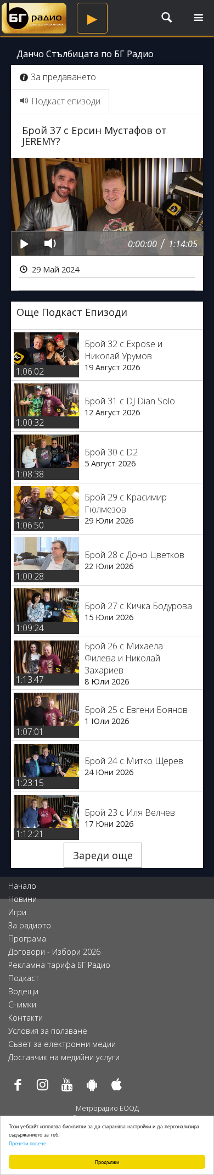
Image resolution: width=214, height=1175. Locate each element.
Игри (17, 912)
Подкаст (23, 978)
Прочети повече (27, 1143)
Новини (22, 899)
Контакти (25, 1017)
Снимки (22, 1004)
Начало (22, 886)
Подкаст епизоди (65, 101)
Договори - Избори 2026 (54, 951)
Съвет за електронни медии (62, 1044)
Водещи (23, 991)
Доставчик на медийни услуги (64, 1057)
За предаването (63, 77)
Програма (27, 938)
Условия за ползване (47, 1031)
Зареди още (103, 855)
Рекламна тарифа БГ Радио (59, 965)
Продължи (107, 1161)
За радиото (29, 925)
